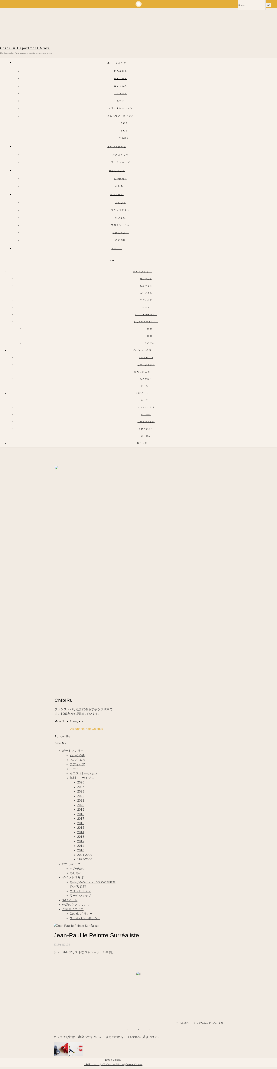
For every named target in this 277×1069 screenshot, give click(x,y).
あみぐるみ (120, 78)
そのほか (124, 138)
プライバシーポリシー (85, 918)
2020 (80, 805)
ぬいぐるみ (120, 86)
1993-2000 (84, 859)
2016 (80, 823)
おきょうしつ (120, 155)
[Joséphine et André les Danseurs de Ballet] (61, 1055)
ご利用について (72, 909)
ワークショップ (120, 162)
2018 (80, 814)
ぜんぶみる (120, 71)
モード (121, 101)
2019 (80, 809)
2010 (80, 850)
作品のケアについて (76, 904)
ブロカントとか (120, 225)
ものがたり (120, 178)
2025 (124, 131)
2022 (80, 796)
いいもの (120, 218)
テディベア (120, 93)
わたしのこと (117, 170)
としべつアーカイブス (120, 116)
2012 (80, 841)
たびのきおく (120, 232)
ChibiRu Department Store (25, 48)
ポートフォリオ (116, 63)
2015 (80, 827)
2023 (80, 791)
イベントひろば (116, 146)
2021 (80, 800)
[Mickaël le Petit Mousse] (76, 1055)
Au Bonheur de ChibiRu (86, 728)
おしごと (120, 202)
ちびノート (117, 194)
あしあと (120, 186)
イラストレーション (121, 108)
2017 (80, 818)
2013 (80, 836)
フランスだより (120, 210)
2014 (80, 832)
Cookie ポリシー (81, 913)
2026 (124, 123)
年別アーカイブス (82, 777)
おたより (116, 248)
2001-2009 (84, 854)
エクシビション (80, 891)
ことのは (120, 240)
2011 (80, 845)
